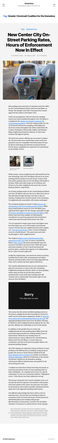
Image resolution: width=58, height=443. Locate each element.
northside (12, 415)
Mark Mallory (18, 414)
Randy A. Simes (19, 55)
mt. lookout (44, 414)
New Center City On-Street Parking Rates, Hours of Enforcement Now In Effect (29, 42)
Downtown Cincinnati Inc (26, 410)
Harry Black (23, 412)
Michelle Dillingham (15, 357)
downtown (17, 410)
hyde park (29, 412)
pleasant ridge (17, 417)
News (23, 29)
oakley (24, 415)
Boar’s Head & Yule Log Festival (19, 355)
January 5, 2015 (31, 55)
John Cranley (18, 243)
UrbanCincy (29, 3)
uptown (24, 417)
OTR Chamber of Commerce (34, 415)
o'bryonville (19, 415)
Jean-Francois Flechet (19, 230)
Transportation (31, 29)
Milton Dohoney (37, 414)
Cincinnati (42, 409)
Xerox (27, 417)
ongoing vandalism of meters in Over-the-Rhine (27, 213)
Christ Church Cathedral (33, 409)
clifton (12, 410)
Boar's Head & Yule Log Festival (18, 409)
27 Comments (43, 55)
